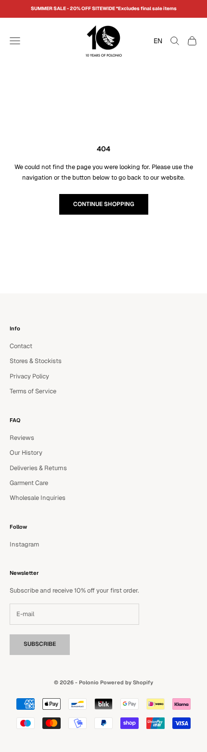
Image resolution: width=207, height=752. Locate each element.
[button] (155, 41)
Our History (26, 453)
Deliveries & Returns (38, 468)
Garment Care (29, 483)
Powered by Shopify (126, 682)
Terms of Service (33, 391)
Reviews (22, 438)
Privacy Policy (29, 376)
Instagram (24, 544)
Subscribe (40, 644)
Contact (21, 346)
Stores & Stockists (36, 361)
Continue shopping (103, 204)
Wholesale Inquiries (37, 498)
